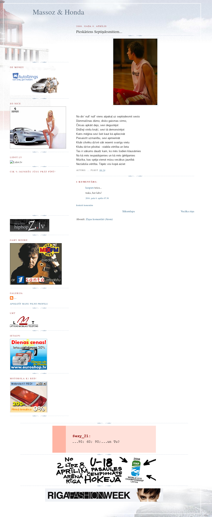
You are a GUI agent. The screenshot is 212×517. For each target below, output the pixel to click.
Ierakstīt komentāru (84, 205)
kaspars (90, 187)
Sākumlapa (128, 211)
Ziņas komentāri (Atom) (99, 219)
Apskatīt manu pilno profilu (29, 303)
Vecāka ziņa (187, 211)
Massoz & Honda (58, 12)
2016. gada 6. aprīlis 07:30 (97, 198)
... (15, 297)
